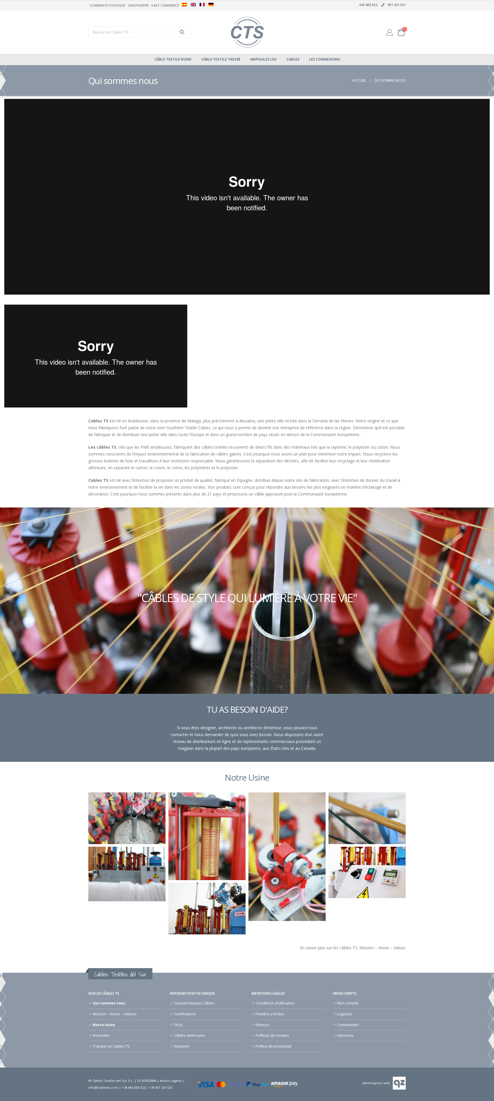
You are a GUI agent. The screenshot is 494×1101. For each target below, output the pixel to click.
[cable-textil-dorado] (367, 818)
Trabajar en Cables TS (111, 1046)
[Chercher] (182, 32)
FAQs (178, 1024)
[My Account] (389, 32)
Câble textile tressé (220, 59)
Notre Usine (104, 1024)
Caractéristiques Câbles (194, 1003)
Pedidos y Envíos (270, 1014)
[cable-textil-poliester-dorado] (287, 856)
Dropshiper (138, 5)
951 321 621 (397, 5)
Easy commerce (165, 5)
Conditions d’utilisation (275, 1003)
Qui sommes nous (109, 1003)
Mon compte (347, 1003)
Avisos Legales (171, 1080)
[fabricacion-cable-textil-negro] (127, 818)
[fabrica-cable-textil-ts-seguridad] (367, 872)
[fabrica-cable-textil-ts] (207, 908)
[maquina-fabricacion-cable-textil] (127, 874)
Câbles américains (189, 1035)
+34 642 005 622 (133, 1087)
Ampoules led (263, 59)
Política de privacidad (273, 1046)
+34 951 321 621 (160, 1087)
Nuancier (182, 1046)
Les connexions (324, 59)
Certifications (185, 1014)
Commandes (348, 1024)
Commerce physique (108, 5)
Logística (344, 1014)
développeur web (376, 1083)
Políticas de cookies (272, 1035)
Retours (262, 1024)
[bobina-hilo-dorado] (207, 836)
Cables (292, 59)
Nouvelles (101, 1035)
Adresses (345, 1035)
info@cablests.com (103, 1087)
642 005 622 (368, 5)
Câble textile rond (173, 59)
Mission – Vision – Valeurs (115, 1014)
